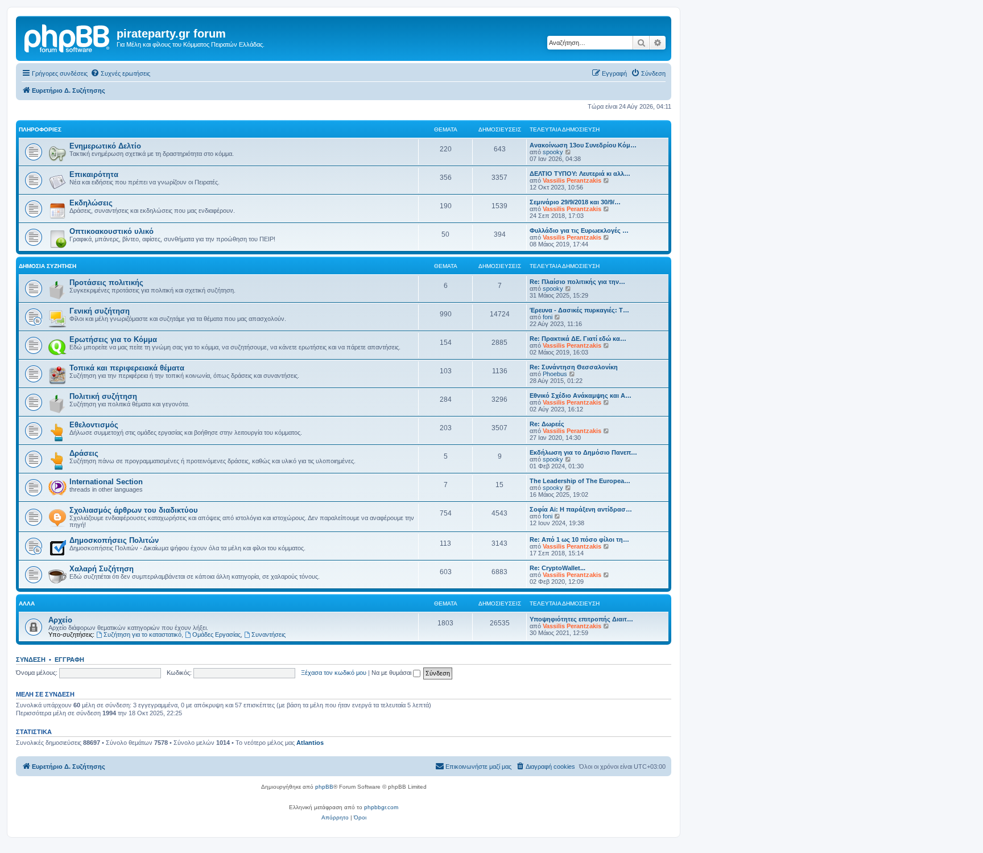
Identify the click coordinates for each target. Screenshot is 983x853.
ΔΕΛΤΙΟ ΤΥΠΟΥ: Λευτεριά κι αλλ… (580, 173)
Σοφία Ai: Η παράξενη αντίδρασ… (581, 509)
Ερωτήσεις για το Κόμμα (113, 339)
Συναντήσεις (268, 634)
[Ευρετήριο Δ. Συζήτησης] (68, 37)
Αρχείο (60, 620)
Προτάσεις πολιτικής (106, 282)
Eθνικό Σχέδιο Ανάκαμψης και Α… (580, 395)
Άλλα (27, 603)
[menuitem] (120, 73)
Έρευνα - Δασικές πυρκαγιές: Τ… (579, 310)
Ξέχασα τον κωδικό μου (333, 672)
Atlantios (310, 742)
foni (547, 317)
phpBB (324, 787)
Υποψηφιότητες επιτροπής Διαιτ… (581, 619)
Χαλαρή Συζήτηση (101, 568)
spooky (553, 152)
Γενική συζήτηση (99, 311)
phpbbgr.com (381, 807)
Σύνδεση (31, 659)
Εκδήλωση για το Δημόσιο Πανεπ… (583, 452)
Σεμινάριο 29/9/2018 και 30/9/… (575, 202)
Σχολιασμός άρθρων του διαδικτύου (133, 510)
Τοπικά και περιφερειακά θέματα (126, 368)
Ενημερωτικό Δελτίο (105, 146)
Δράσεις (83, 453)
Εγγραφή (69, 659)
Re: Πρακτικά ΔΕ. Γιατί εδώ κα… (578, 338)
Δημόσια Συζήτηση (47, 266)
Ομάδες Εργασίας (216, 634)
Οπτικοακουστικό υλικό (111, 231)
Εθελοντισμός (93, 425)
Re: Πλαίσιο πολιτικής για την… (577, 281)
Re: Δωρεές (547, 424)
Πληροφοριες (40, 129)
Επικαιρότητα (93, 174)
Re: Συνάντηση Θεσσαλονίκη (574, 367)
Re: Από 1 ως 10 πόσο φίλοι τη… (579, 539)
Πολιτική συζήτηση (103, 396)
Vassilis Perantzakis (572, 180)
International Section (106, 481)
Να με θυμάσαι (392, 672)
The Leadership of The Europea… (580, 480)
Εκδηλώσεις (91, 203)
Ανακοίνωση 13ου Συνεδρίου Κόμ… (583, 145)
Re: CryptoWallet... (557, 567)
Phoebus (555, 373)
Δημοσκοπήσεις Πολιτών (114, 540)
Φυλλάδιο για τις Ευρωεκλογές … (579, 230)
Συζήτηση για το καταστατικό (142, 634)
